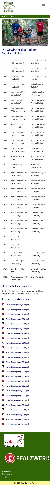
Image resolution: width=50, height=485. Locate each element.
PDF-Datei (34, 293)
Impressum (7, 471)
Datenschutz (7, 474)
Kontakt (5, 477)
